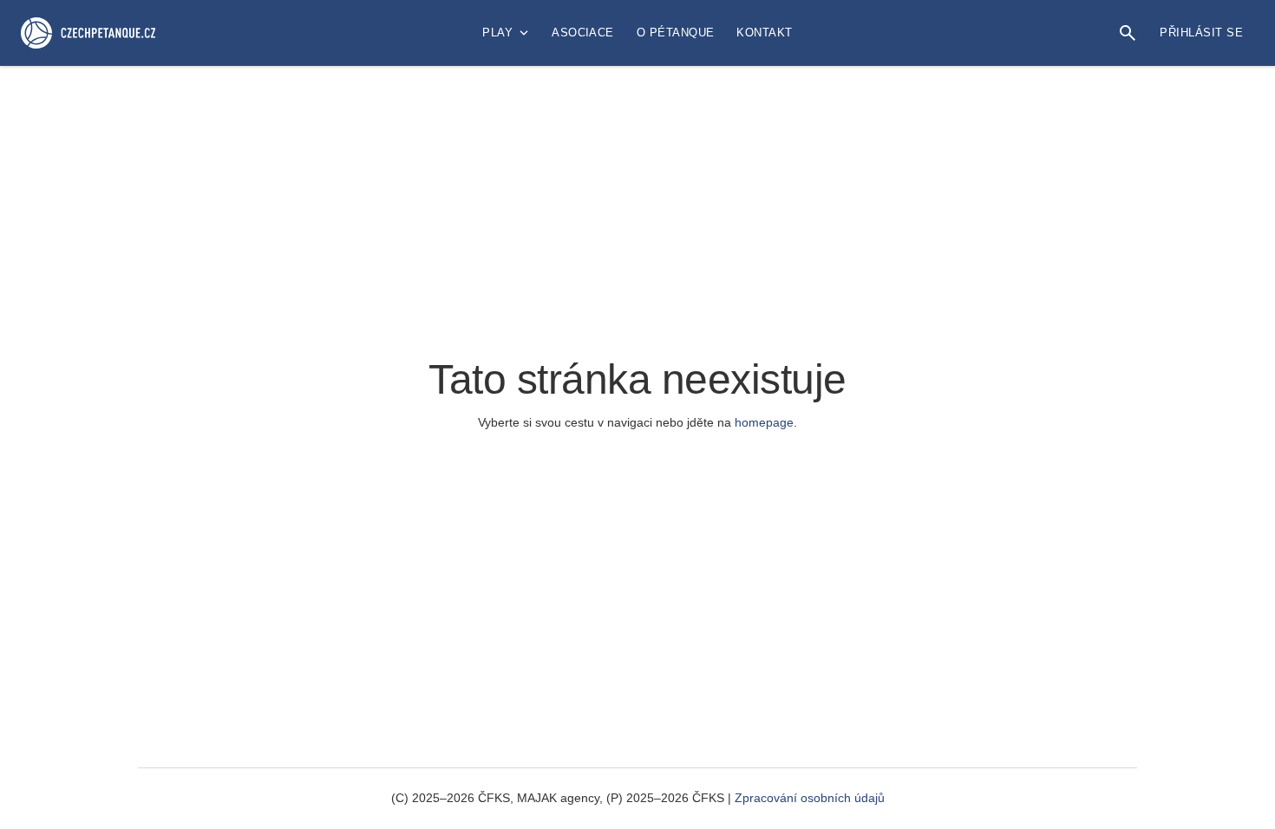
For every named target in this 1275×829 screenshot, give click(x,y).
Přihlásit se (1201, 32)
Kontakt (764, 32)
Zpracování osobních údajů (810, 798)
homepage (764, 422)
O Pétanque (676, 32)
